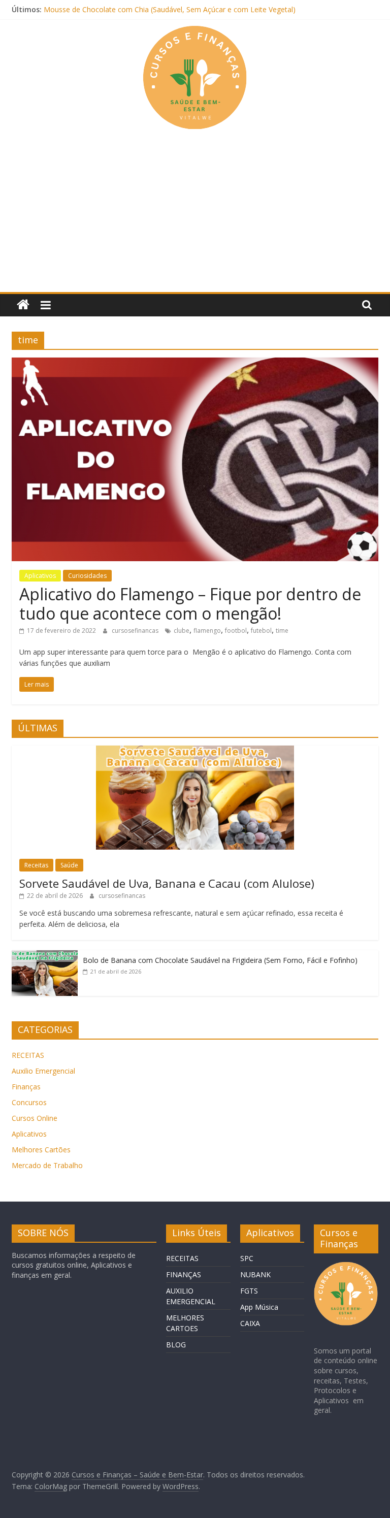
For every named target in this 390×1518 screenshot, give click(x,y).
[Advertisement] (195, 216)
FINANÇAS (183, 1274)
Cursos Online (34, 1118)
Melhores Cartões (41, 1149)
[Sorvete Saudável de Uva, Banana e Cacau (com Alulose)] (195, 751)
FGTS (249, 1291)
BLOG (176, 1344)
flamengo (207, 630)
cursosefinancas (136, 630)
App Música (259, 1307)
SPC (246, 1258)
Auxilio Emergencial (43, 1071)
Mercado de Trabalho (47, 1165)
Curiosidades (87, 575)
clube (181, 630)
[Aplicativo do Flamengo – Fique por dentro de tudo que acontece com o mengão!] (195, 363)
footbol (236, 630)
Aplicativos (40, 575)
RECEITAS (28, 1055)
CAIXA (250, 1323)
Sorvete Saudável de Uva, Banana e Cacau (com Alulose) (166, 883)
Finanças (26, 1086)
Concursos (29, 1102)
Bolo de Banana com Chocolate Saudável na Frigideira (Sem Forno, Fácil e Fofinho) (220, 960)
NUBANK (255, 1274)
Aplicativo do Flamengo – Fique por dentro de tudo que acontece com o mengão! (190, 603)
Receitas (36, 865)
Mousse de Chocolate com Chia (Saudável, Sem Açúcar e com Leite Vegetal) (170, 9)
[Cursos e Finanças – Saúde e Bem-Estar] (23, 305)
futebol (261, 630)
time (282, 630)
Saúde (69, 865)
